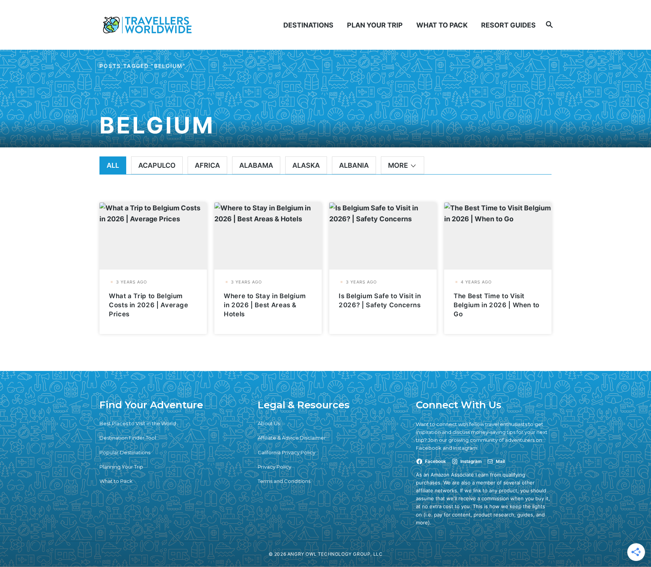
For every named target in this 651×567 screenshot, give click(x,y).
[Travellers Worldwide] (151, 25)
